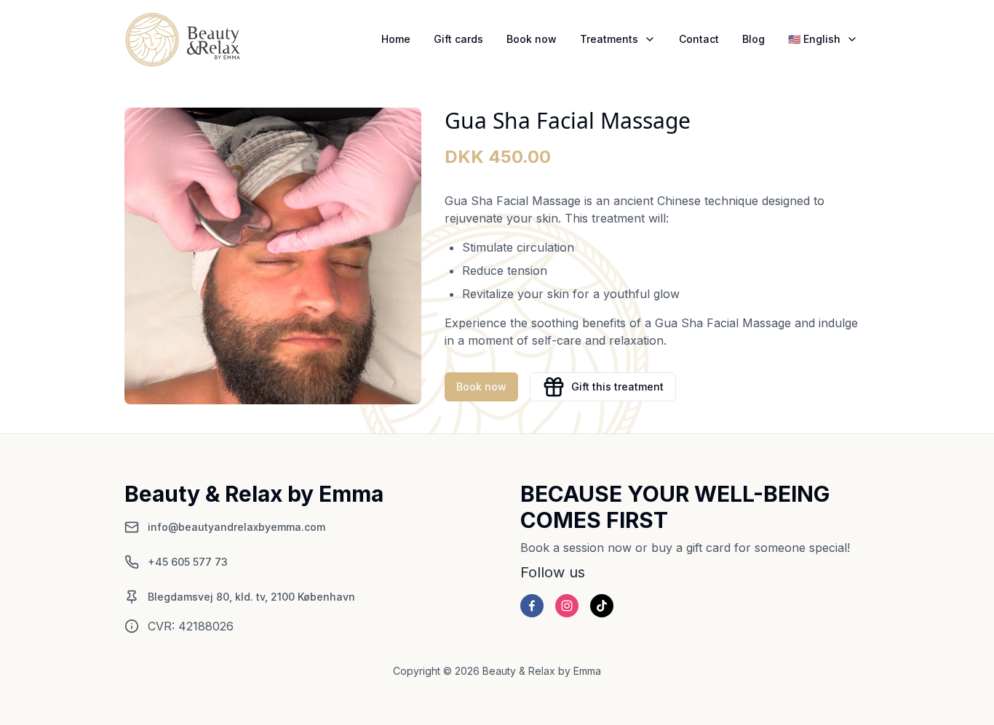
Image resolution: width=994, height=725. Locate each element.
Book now (531, 39)
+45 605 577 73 (188, 562)
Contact (699, 39)
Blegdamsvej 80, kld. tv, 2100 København (251, 596)
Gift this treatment (617, 386)
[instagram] (566, 605)
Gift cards (458, 39)
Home (395, 39)
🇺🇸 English (814, 39)
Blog (753, 39)
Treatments (609, 39)
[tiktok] (601, 605)
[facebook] (532, 605)
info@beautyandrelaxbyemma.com (236, 527)
